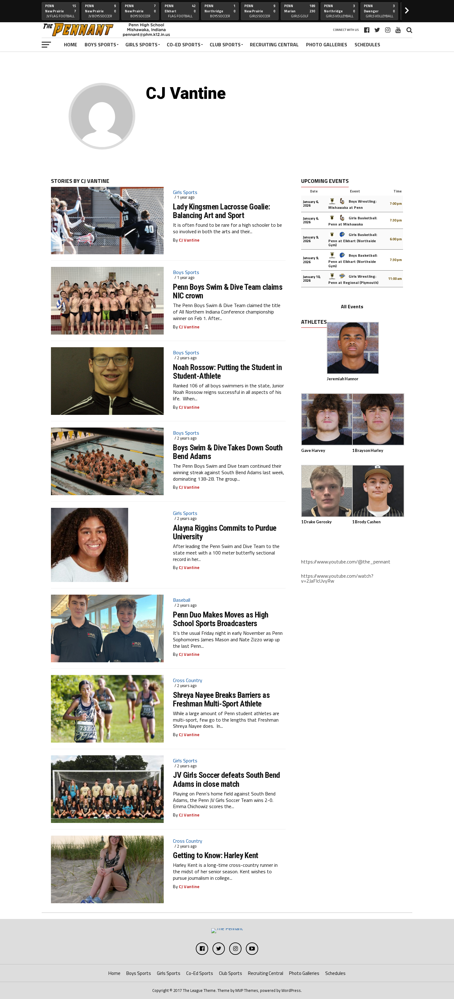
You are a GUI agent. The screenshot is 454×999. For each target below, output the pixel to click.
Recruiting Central (274, 44)
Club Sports (225, 44)
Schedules (367, 44)
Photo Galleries (326, 44)
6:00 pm (396, 239)
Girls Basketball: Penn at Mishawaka (352, 221)
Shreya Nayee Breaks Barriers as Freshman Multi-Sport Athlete (221, 699)
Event (355, 191)
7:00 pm (396, 203)
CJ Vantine (189, 240)
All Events (352, 306)
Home (70, 44)
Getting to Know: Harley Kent (215, 855)
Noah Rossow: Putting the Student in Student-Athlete (227, 371)
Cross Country (187, 680)
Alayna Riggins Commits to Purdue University (224, 532)
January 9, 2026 (311, 239)
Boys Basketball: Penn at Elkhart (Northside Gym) (352, 260)
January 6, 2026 (311, 203)
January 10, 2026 (312, 278)
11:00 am (395, 278)
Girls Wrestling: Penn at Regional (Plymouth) (353, 279)
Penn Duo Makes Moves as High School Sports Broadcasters (220, 619)
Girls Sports (141, 44)
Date (314, 191)
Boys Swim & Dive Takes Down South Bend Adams (227, 452)
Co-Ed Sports (183, 44)
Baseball (181, 600)
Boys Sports (100, 44)
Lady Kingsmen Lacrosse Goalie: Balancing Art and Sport (221, 211)
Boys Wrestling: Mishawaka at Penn (352, 204)
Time (397, 191)
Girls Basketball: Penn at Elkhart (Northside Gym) (352, 240)
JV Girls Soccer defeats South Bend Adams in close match (226, 779)
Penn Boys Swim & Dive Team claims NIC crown (227, 291)
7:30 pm (396, 220)
